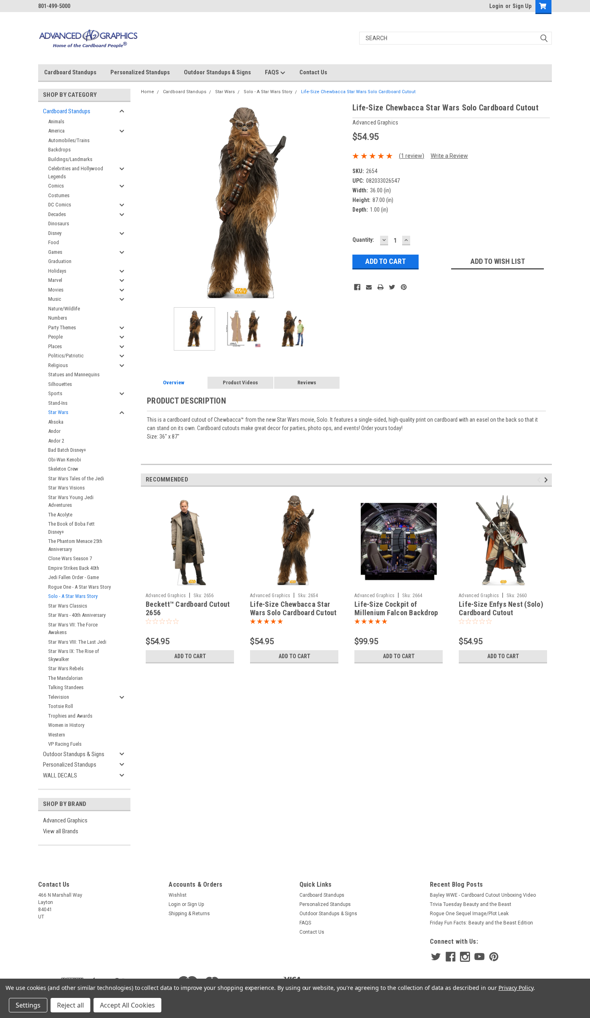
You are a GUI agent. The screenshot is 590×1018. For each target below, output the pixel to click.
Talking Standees (65, 687)
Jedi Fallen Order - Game (73, 577)
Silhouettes (60, 384)
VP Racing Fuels (64, 744)
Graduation (59, 261)
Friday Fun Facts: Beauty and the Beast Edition (481, 923)
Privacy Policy (515, 987)
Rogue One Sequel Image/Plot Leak (469, 913)
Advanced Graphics (65, 820)
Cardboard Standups (70, 72)
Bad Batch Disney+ (67, 450)
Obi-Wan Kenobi (64, 460)
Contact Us (313, 72)
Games (55, 252)
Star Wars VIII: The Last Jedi (77, 642)
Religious (58, 365)
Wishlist (178, 895)
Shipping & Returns (189, 913)
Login (496, 6)
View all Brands (60, 831)
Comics (56, 186)
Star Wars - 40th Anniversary (77, 615)
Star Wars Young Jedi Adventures (71, 501)
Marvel (55, 280)
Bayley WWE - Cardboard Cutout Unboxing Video (483, 895)
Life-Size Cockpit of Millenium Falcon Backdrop (396, 608)
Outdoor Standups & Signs (217, 72)
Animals (56, 121)
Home (147, 91)
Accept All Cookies (127, 1005)
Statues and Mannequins (74, 374)
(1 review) (411, 156)
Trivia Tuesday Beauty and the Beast (470, 904)
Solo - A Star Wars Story (73, 596)
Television (58, 697)
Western (56, 735)
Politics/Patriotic (65, 356)
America (56, 131)
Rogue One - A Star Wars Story (79, 587)
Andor (54, 431)
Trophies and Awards (70, 716)
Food (53, 242)
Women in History (66, 725)
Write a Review (449, 156)
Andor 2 (56, 441)
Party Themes (62, 327)
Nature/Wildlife (64, 309)
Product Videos (240, 382)
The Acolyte (60, 515)
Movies (55, 290)
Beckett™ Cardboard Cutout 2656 (188, 608)
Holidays (57, 271)
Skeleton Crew (63, 469)
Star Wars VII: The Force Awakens (73, 629)
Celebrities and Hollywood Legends (75, 172)
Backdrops (59, 150)
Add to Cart (190, 656)
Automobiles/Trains (69, 140)
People (55, 337)
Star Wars (58, 412)
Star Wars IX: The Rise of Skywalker (73, 655)
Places (55, 346)
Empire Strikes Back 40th (73, 568)
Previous (149, 204)
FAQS (272, 72)
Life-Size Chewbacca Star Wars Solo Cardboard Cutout (358, 91)
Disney (54, 233)
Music (54, 299)
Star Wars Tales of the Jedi (76, 478)
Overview (173, 382)
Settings (28, 1005)
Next (338, 204)
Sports (55, 393)
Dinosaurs (58, 223)
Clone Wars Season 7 (70, 558)
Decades (57, 214)
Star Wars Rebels (65, 668)
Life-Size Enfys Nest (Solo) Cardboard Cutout (501, 608)
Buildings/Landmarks (70, 159)
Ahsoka (55, 422)
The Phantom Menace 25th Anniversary (75, 545)
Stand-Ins (57, 403)
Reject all (70, 1005)
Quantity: (363, 240)
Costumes (58, 195)
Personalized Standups (140, 72)
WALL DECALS (60, 775)
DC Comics (59, 205)
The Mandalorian (65, 678)
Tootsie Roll (60, 706)
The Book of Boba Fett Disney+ (71, 528)
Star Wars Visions (66, 488)
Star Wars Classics (67, 606)
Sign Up (522, 6)
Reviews (306, 382)
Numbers (57, 318)
